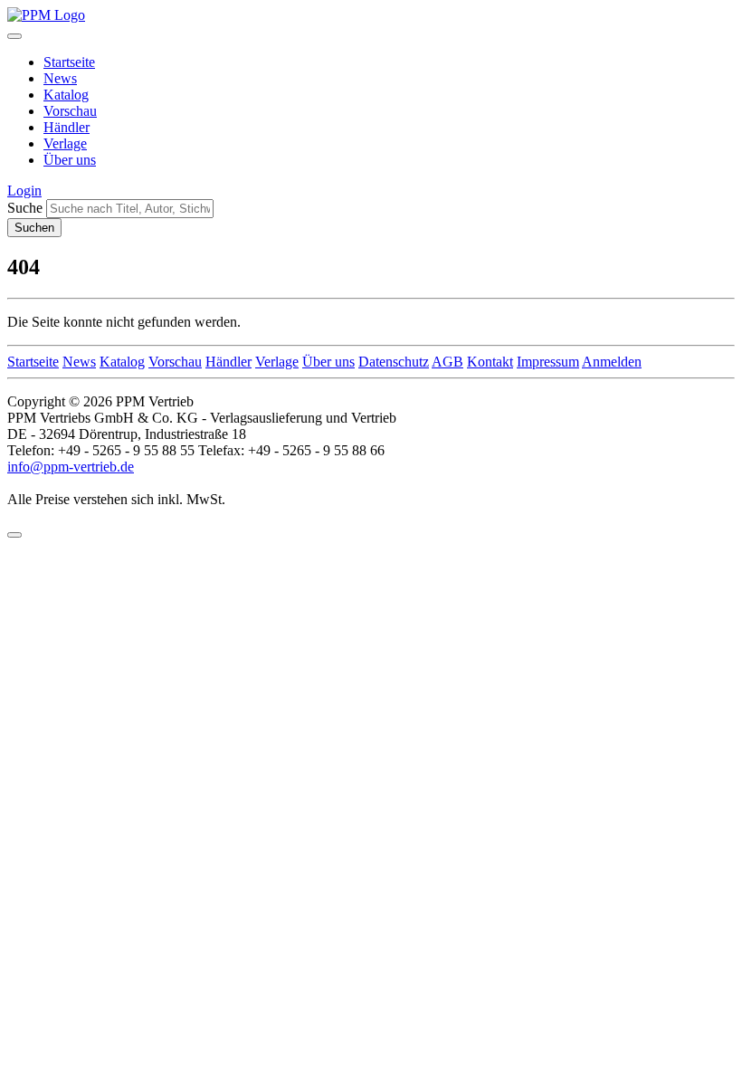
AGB (447, 361)
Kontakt (490, 361)
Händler (66, 127)
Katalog (66, 94)
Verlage (65, 143)
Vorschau (70, 111)
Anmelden (612, 361)
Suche (25, 207)
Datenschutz (393, 361)
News (60, 78)
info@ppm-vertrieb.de (70, 466)
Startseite (69, 62)
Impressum (548, 361)
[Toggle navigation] (14, 36)
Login (24, 190)
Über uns (69, 159)
